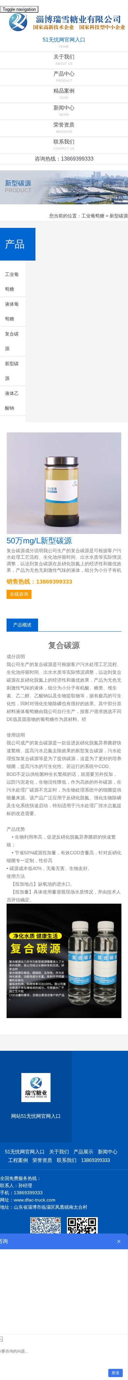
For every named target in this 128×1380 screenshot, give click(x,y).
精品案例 (64, 91)
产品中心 (64, 74)
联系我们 (64, 142)
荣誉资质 (64, 125)
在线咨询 (19, 594)
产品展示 (83, 1151)
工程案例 (18, 1160)
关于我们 (64, 57)
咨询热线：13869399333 (64, 159)
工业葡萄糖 (92, 215)
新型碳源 (119, 215)
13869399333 (95, 1160)
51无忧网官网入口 (64, 40)
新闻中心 (64, 108)
